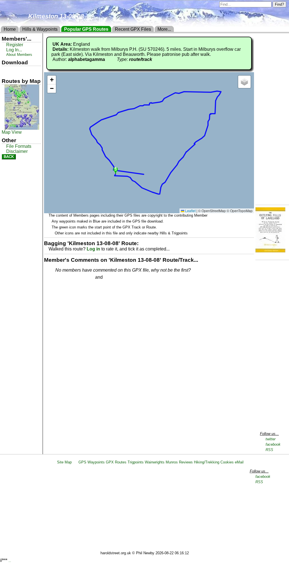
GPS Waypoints (91, 462)
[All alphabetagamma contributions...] (108, 59)
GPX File (12, 71)
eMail (239, 462)
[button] (115, 170)
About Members (19, 54)
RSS (269, 450)
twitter (270, 439)
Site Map (64, 462)
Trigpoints (136, 462)
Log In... (115, 277)
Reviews (186, 462)
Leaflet (190, 210)
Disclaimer (17, 151)
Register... (69, 277)
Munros (172, 462)
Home (10, 29)
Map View (12, 132)
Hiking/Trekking (206, 462)
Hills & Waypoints (40, 29)
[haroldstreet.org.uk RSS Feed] (75, 462)
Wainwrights (155, 462)
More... (164, 29)
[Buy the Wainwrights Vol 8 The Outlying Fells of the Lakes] (270, 250)
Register (14, 44)
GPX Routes (116, 462)
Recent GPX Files (133, 29)
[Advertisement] (147, 508)
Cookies (227, 462)
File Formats (18, 146)
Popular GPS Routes (86, 29)
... (9, 560)
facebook (273, 444)
